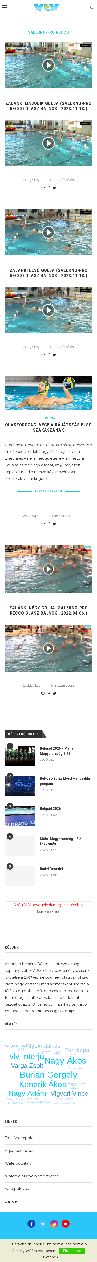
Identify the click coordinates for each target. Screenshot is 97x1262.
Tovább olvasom (48, 491)
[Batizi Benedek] (20, 876)
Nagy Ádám (27, 1093)
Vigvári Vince (69, 1093)
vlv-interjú (27, 1056)
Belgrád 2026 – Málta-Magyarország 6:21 (57, 751)
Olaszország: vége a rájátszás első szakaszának (48, 427)
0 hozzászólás (62, 180)
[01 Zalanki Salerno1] (48, 310)
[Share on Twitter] (54, 188)
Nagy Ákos (65, 1060)
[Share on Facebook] (49, 188)
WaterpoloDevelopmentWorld (32, 1176)
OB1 (21, 1050)
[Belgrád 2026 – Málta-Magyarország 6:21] (20, 756)
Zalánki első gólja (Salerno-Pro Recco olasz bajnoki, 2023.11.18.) (49, 273)
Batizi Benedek (52, 869)
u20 (56, 1052)
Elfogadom (72, 1251)
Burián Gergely (48, 1074)
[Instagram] (54, 1224)
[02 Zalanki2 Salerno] (48, 143)
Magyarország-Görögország (64, 1103)
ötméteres (46, 1051)
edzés (74, 1088)
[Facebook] (31, 1224)
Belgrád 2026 (50, 808)
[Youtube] (66, 1224)
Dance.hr (13, 1201)
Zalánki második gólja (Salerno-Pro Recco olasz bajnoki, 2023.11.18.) (48, 106)
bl (48, 1093)
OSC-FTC (76, 1085)
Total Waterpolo (19, 1138)
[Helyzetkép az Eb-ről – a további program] (20, 786)
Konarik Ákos (42, 1084)
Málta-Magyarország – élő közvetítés (60, 841)
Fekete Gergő (32, 1099)
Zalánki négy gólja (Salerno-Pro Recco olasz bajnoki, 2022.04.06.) (48, 610)
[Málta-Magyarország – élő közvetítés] (20, 846)
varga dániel (16, 1045)
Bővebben (50, 1257)
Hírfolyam (48, 418)
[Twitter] (43, 1224)
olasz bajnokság (38, 1101)
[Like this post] (43, 188)
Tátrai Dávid (71, 1054)
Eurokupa (76, 1050)
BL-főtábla (15, 1103)
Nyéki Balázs (44, 1046)
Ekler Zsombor (76, 1068)
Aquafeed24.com (20, 1150)
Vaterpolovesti (18, 1188)
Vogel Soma (64, 1099)
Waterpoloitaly (18, 1163)
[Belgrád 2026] (20, 816)
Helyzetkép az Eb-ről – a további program (65, 781)
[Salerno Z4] (48, 648)
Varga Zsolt (27, 1065)
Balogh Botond (15, 1099)
